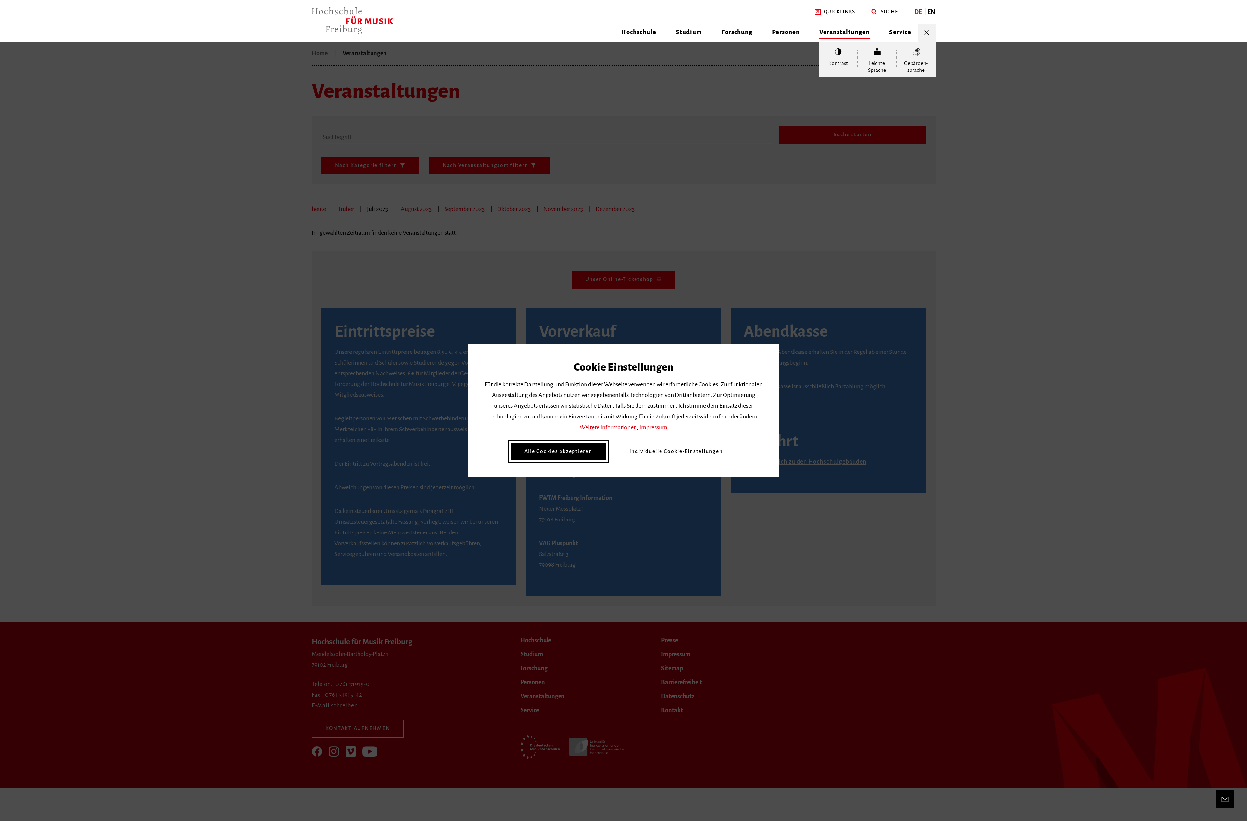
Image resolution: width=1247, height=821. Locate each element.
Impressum (653, 427)
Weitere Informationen (608, 427)
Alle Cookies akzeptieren (558, 451)
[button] (835, 12)
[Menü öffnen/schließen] (927, 33)
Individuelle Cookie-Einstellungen (676, 451)
